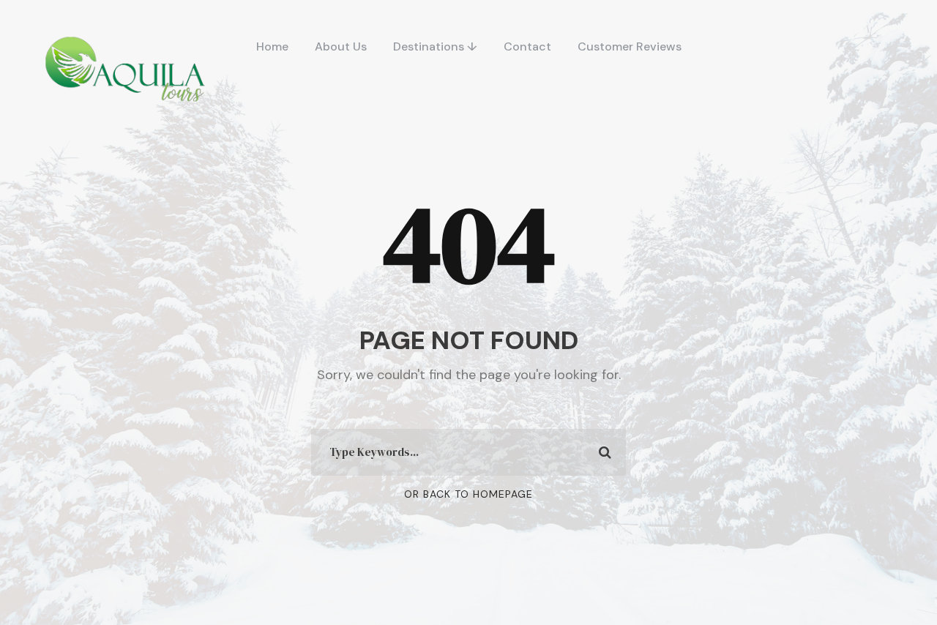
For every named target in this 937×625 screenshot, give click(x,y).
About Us (341, 46)
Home (272, 46)
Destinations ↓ (435, 46)
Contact (527, 46)
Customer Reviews (630, 46)
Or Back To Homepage (468, 494)
